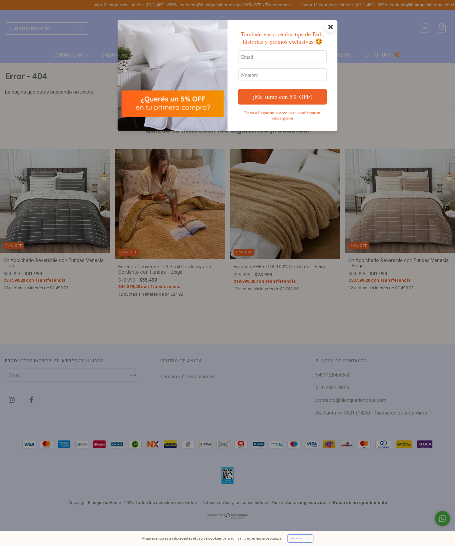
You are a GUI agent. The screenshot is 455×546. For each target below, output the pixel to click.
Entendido (300, 538)
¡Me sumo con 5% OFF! (282, 97)
